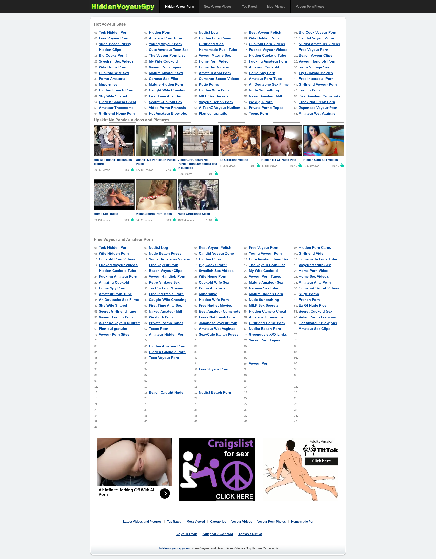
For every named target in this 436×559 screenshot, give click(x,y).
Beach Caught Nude (166, 392)
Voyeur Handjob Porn (317, 61)
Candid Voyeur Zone (316, 38)
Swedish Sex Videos (116, 61)
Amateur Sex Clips (314, 329)
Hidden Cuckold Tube (267, 55)
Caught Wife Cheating (168, 90)
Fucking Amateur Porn (268, 61)
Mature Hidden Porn (166, 84)
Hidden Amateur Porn (167, 346)
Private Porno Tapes (266, 108)
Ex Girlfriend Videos (234, 160)
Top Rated (249, 6)
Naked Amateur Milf (265, 96)
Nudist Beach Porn (265, 329)
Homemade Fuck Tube (218, 50)
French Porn (309, 90)
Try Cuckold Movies (316, 73)
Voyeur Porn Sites (114, 334)
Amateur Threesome (116, 108)
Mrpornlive (108, 84)
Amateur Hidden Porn (167, 334)
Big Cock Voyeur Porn (317, 32)
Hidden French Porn (116, 90)
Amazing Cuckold (264, 67)
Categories (218, 521)
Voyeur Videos (241, 521)
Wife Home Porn (112, 67)
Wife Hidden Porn (264, 38)
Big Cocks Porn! (113, 55)
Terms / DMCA (250, 534)
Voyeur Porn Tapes (165, 67)
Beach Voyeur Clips (315, 55)
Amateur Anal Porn (215, 73)
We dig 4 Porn (261, 102)
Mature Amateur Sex (166, 73)
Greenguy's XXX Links (268, 334)
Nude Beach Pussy (115, 44)
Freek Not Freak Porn (317, 102)
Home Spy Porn (262, 73)
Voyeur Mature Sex (215, 55)
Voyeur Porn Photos (310, 6)
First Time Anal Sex (165, 96)
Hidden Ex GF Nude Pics (278, 160)
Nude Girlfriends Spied (194, 214)
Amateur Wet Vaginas (317, 113)
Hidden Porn (159, 32)
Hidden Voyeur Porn (179, 6)
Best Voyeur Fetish (265, 32)
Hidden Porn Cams (215, 38)
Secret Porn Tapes (264, 340)
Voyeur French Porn (216, 102)
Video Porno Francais (167, 108)
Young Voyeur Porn (165, 44)
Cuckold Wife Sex (114, 73)
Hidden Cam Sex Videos (320, 160)
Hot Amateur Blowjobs (168, 113)
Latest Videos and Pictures (142, 521)
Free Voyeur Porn (113, 38)
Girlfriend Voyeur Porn (318, 84)
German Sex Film (163, 79)
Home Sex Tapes (106, 214)
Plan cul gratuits (213, 113)
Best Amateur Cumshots (319, 96)
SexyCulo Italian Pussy (218, 334)
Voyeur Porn (259, 363)
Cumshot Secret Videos (219, 79)
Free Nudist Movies (215, 305)
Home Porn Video (214, 61)
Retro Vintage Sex (314, 67)
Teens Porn (258, 113)
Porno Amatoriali (113, 79)
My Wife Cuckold (163, 61)
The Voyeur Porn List (167, 55)
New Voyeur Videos (218, 6)
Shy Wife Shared (113, 96)
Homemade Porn (303, 521)
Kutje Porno (209, 84)
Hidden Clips (110, 50)
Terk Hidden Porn (114, 32)
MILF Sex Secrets (214, 96)
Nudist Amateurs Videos (319, 44)
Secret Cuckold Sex (165, 102)
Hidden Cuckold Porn (167, 352)
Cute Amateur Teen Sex (169, 50)
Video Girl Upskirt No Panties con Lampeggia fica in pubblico (197, 164)
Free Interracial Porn (316, 79)
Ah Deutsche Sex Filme (269, 84)
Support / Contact (218, 534)
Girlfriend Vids (211, 44)
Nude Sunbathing (264, 90)
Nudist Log (208, 32)
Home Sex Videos (214, 67)
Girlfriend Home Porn (117, 113)
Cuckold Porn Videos (267, 44)
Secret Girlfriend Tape (117, 311)
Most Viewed (276, 6)
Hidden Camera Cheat (117, 102)
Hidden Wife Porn (214, 90)
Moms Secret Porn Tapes (154, 214)
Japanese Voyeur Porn (318, 108)
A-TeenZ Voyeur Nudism (219, 108)
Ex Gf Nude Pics (312, 305)
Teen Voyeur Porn (164, 358)
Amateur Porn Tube (165, 38)
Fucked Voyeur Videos (268, 50)
